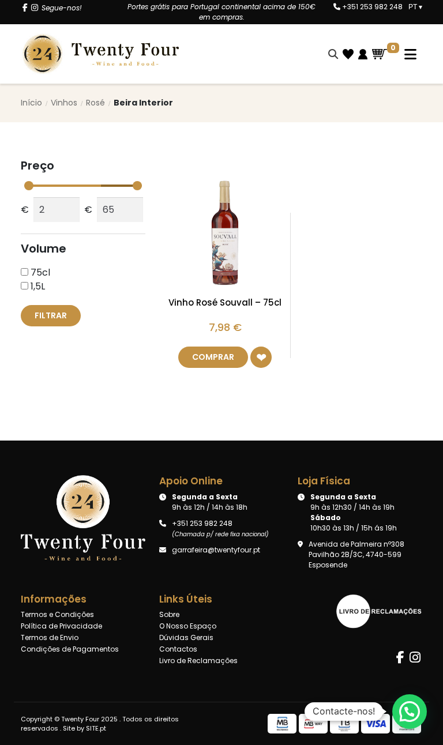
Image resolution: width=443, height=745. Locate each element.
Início (31, 102)
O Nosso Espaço (187, 626)
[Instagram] (34, 8)
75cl (39, 272)
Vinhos (64, 102)
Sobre (169, 614)
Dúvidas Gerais (186, 637)
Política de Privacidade (61, 626)
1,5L (36, 286)
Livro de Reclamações (198, 660)
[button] (261, 357)
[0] (379, 54)
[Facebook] (25, 8)
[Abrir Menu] (404, 54)
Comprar (213, 357)
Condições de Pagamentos (70, 649)
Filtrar (51, 315)
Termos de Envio (49, 637)
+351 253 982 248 (371, 7)
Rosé (95, 102)
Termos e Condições (57, 614)
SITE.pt (96, 728)
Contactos (178, 649)
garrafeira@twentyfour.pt (216, 550)
